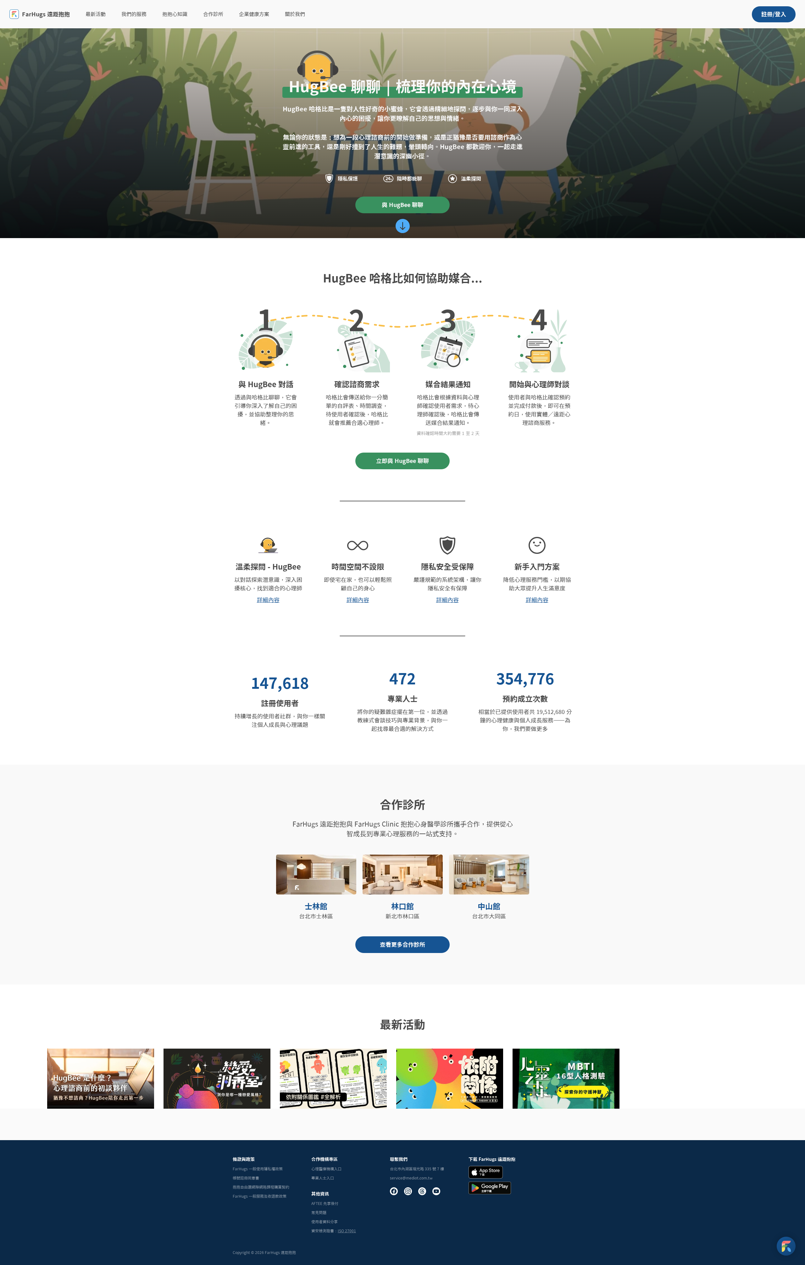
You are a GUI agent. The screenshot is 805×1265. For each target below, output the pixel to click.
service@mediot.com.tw (411, 1178)
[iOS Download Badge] (486, 1172)
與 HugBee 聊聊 (402, 205)
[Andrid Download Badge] (490, 1188)
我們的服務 (134, 14)
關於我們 (295, 14)
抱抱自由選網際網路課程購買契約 (261, 1187)
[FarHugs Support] (786, 1246)
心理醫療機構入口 (326, 1169)
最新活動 (96, 14)
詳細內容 (268, 600)
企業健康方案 (254, 14)
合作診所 (213, 14)
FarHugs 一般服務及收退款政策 (259, 1196)
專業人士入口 (322, 1178)
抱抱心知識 (174, 14)
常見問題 (318, 1212)
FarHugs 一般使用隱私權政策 (258, 1169)
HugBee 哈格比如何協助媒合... (402, 278)
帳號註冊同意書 (246, 1178)
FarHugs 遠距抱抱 (46, 14)
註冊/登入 (773, 14)
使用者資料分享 (324, 1221)
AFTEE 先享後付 (324, 1203)
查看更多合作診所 (402, 944)
